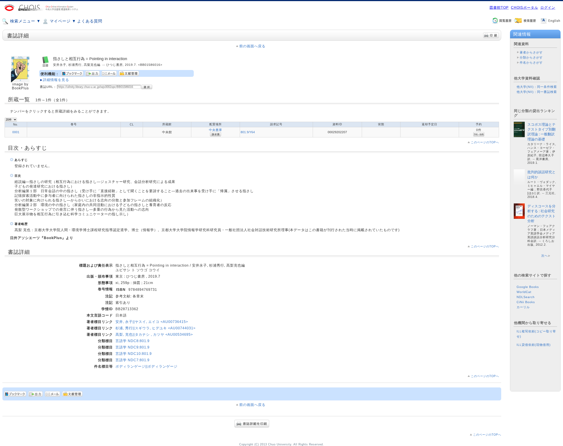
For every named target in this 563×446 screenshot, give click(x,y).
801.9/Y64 (248, 132)
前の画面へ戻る (252, 46)
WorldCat (524, 292)
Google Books (528, 287)
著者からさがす (531, 52)
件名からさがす (531, 62)
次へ (544, 255)
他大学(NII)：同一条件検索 (537, 86)
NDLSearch (526, 297)
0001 (15, 132)
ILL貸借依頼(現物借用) (534, 344)
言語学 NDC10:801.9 (133, 354)
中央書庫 (215, 130)
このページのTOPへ (485, 142)
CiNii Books (526, 302)
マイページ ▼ (62, 21)
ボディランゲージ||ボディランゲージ (146, 366)
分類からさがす (531, 57)
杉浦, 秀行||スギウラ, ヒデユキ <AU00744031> (155, 328)
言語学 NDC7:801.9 (132, 360)
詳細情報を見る (56, 80)
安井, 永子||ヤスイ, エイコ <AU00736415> (151, 322)
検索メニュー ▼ (25, 21)
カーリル (523, 307)
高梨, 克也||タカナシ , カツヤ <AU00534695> (154, 334)
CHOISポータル (524, 7)
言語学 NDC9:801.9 (132, 347)
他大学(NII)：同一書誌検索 (537, 92)
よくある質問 (89, 21)
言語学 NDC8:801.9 (132, 341)
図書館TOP (499, 7)
